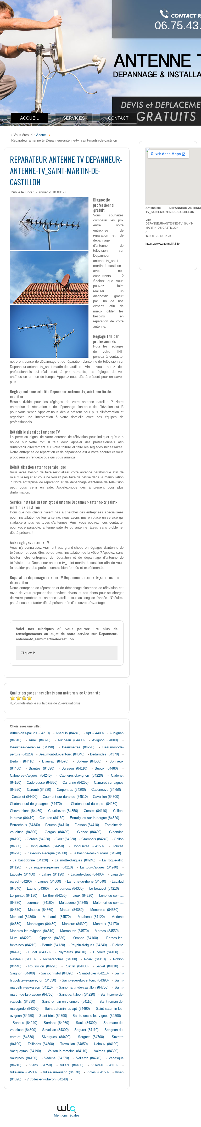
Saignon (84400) (22, 973)
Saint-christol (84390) (57, 973)
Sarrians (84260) (56, 1023)
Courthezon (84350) (63, 811)
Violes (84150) (97, 1072)
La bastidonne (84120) (30, 860)
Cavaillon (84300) (106, 797)
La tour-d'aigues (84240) (99, 867)
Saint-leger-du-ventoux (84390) (85, 980)
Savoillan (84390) (55, 1030)
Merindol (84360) (23, 917)
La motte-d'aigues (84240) (75, 860)
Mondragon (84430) (41, 924)
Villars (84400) (71, 1065)
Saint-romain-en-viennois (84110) (67, 1001)
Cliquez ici (28, 653)
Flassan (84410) (87, 825)
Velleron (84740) (89, 1058)
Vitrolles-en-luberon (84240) (47, 1079)
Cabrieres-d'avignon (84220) (81, 775)
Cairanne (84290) (75, 782)
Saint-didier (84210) (94, 973)
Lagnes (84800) (49, 881)
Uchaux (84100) (106, 1044)
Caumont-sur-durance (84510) (65, 797)
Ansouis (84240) (67, 733)
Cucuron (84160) (52, 818)
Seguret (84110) (86, 1030)
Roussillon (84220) (42, 966)
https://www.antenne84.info (163, 243)
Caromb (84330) (39, 790)
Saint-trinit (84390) (53, 1016)
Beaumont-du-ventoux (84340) (61, 754)
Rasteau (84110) (23, 959)
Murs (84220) (20, 938)
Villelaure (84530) (23, 1072)
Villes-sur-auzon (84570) (61, 1072)
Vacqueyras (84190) (25, 1051)
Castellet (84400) (24, 797)
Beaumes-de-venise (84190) (32, 747)
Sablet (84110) (107, 966)
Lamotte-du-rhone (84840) (86, 881)
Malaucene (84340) (73, 903)
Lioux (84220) (82, 896)
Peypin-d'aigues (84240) (88, 945)
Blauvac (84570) (55, 761)
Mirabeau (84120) (91, 917)
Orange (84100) (85, 938)
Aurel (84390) (39, 740)
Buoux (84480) (106, 768)
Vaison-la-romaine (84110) (67, 1051)
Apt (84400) (95, 733)
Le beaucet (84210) (104, 888)
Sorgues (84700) (91, 1037)
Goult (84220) (65, 839)
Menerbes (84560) (104, 910)
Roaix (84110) (95, 959)
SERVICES (74, 118)
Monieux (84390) (74, 924)
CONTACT (118, 118)
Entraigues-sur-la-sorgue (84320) (94, 818)
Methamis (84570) (57, 917)
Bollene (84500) (88, 761)
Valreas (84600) (106, 1051)
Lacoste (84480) (22, 874)
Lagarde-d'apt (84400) (87, 874)
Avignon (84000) (105, 740)
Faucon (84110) (57, 825)
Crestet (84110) (95, 811)
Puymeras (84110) (72, 952)
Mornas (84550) (107, 931)
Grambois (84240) (94, 839)
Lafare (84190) (53, 874)
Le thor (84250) (55, 896)
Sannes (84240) (25, 1023)
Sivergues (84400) (56, 1037)
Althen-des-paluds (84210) (30, 733)
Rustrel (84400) (76, 966)
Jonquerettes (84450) (47, 846)
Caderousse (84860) (42, 782)
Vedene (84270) (56, 1058)
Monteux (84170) (106, 924)
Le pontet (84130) (23, 896)
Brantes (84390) (41, 768)
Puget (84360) (39, 952)
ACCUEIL (29, 118)
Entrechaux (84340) (25, 825)
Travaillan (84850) (74, 1044)
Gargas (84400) (57, 832)
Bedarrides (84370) (104, 754)
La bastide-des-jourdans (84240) (96, 853)
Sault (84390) (86, 1023)
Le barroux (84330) (68, 888)
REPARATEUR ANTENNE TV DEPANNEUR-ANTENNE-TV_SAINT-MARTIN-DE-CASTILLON (66, 170)
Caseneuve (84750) (106, 790)
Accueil (41, 135)
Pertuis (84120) (53, 945)
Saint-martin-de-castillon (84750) (83, 987)
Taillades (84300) (41, 1044)
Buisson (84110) (74, 768)
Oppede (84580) (52, 938)
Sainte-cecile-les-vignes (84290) (96, 1016)
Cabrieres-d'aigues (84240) (30, 775)
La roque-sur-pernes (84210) (51, 867)
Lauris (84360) (38, 888)
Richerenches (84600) (60, 959)
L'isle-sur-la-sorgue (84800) (46, 853)
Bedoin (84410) (22, 761)
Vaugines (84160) (23, 1058)
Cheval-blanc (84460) (26, 811)
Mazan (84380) (71, 910)
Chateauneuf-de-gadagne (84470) (36, 804)
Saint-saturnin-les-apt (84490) (67, 1009)
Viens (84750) (40, 1065)
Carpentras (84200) (71, 790)
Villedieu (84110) (104, 1065)
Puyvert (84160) (105, 952)
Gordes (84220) (38, 839)
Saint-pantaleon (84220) (77, 994)
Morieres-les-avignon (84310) (32, 931)
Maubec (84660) (40, 910)
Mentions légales (67, 1115)
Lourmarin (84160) (40, 903)
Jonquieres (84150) (88, 846)
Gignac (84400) (89, 832)
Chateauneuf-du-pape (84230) (94, 804)
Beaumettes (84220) (78, 747)
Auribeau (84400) (71, 740)
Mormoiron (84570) (74, 931)
